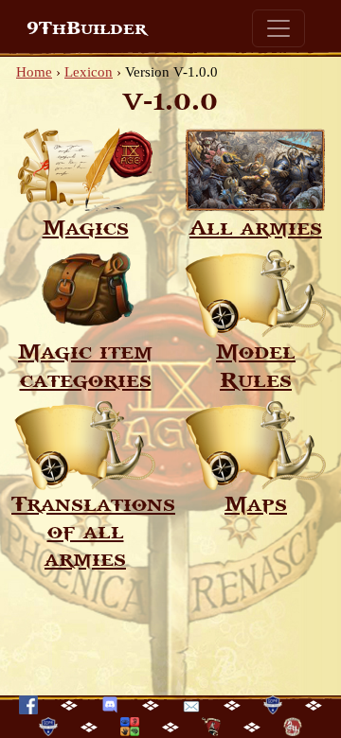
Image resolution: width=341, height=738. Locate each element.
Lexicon (88, 71)
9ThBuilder (87, 28)
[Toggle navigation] (278, 28)
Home (34, 71)
